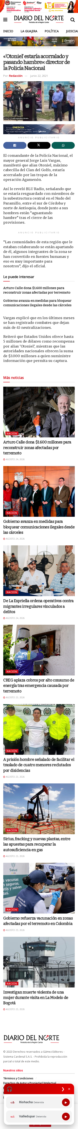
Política (52, 31)
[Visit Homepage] (39, 19)
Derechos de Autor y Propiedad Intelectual (29, 1083)
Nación (12, 433)
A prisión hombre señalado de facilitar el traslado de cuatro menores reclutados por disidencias (38, 765)
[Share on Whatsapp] (63, 145)
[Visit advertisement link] (39, 6)
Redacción (16, 76)
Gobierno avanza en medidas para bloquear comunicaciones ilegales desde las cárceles (39, 527)
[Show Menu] (5, 19)
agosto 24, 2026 (15, 459)
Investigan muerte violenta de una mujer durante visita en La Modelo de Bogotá (35, 997)
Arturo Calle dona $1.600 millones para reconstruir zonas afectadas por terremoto (37, 447)
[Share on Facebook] (14, 145)
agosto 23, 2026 (15, 697)
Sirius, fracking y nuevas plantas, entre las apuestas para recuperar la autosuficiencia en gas (36, 844)
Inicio (8, 31)
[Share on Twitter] (39, 145)
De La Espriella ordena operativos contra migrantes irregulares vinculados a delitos (38, 606)
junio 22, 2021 (39, 76)
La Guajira (29, 31)
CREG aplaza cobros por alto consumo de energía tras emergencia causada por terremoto (38, 685)
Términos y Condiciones (18, 1078)
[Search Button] (72, 19)
